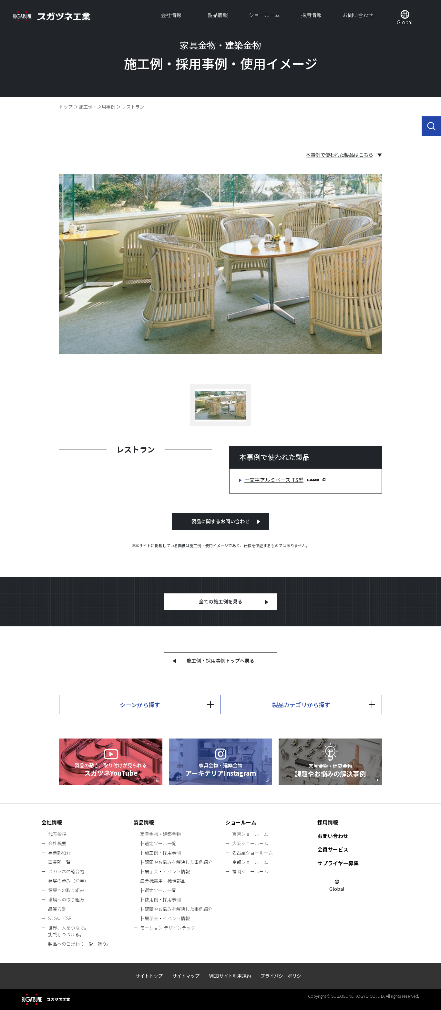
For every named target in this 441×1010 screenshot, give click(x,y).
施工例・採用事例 (97, 106)
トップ (66, 106)
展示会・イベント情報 (167, 871)
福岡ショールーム (250, 871)
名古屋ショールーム (252, 852)
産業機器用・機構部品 (162, 880)
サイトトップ (149, 976)
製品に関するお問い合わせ (220, 521)
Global (405, 22)
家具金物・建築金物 (160, 834)
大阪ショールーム (250, 843)
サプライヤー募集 (338, 863)
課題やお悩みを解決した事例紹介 (178, 862)
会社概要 (57, 843)
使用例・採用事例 (163, 899)
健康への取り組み (66, 890)
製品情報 (217, 15)
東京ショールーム (250, 834)
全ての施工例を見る (220, 601)
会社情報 (171, 15)
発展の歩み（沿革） (68, 880)
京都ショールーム (250, 862)
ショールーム (264, 15)
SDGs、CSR (59, 918)
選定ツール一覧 (160, 843)
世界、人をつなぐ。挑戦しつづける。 (68, 931)
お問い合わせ (358, 15)
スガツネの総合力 (66, 871)
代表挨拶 (57, 834)
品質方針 (57, 909)
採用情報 (311, 15)
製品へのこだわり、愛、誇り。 (79, 944)
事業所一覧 (59, 862)
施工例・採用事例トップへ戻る (220, 660)
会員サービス (332, 849)
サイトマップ (186, 976)
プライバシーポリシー (283, 976)
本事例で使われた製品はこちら (339, 155)
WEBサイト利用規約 (230, 976)
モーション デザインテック (167, 927)
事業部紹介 (59, 852)
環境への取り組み (66, 899)
